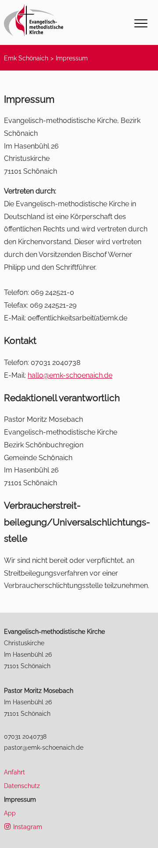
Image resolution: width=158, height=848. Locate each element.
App (10, 813)
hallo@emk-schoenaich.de (70, 375)
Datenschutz (22, 785)
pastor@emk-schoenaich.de (43, 747)
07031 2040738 (25, 736)
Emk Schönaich (26, 58)
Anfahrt (14, 772)
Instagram (27, 826)
